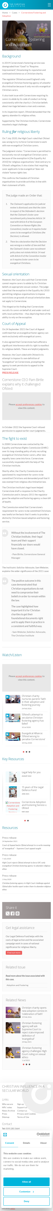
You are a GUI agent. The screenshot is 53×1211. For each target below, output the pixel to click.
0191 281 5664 (13, 1128)
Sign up (20, 1104)
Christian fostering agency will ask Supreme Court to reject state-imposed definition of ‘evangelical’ (33, 1030)
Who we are (7, 1104)
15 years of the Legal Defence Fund (32, 789)
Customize (24, 1191)
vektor (12, 1209)
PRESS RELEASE (10, 372)
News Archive (8, 1111)
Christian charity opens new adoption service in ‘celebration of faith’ (34, 1011)
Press (4, 1114)
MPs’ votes (7, 1107)
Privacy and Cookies (26, 1114)
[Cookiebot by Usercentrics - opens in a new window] (37, 1135)
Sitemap (5, 1117)
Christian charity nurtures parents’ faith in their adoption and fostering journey (34, 700)
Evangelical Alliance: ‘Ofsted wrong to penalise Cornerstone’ (33, 736)
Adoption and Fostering (17, 985)
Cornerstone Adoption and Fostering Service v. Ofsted (34, 805)
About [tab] (43, 1143)
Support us (22, 1107)
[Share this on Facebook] (12, 913)
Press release (9, 837)
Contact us (22, 1111)
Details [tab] (26, 1143)
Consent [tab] (9, 1143)
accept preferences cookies (29, 404)
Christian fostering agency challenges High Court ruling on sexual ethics (34, 1052)
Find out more (13, 952)
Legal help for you (31, 772)
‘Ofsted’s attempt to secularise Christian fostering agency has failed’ (33, 719)
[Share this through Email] (17, 913)
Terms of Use (23, 1117)
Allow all (26, 1181)
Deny (26, 1201)
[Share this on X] (8, 913)
